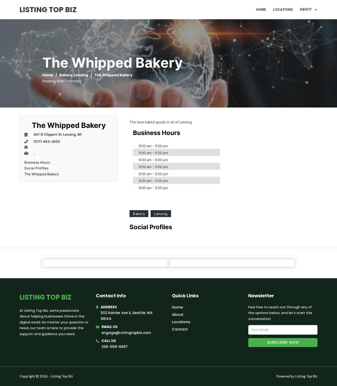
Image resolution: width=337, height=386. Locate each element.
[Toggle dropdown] (316, 9)
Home (261, 10)
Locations (283, 10)
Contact (180, 329)
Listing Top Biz (48, 9)
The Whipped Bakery (41, 174)
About (177, 314)
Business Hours (37, 162)
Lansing (81, 75)
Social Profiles (36, 168)
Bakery (65, 75)
